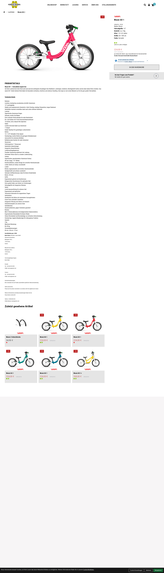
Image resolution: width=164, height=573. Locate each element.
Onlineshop (52, 5)
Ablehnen (148, 570)
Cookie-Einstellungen (136, 570)
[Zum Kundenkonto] (149, 5)
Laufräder (11, 12)
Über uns (95, 5)
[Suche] (145, 5)
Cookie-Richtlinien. (88, 569)
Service (85, 5)
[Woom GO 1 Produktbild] (55, 46)
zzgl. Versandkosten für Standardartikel (135, 54)
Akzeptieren (158, 570)
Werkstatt (64, 5)
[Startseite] (4, 12)
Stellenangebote (109, 5)
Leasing (75, 5)
